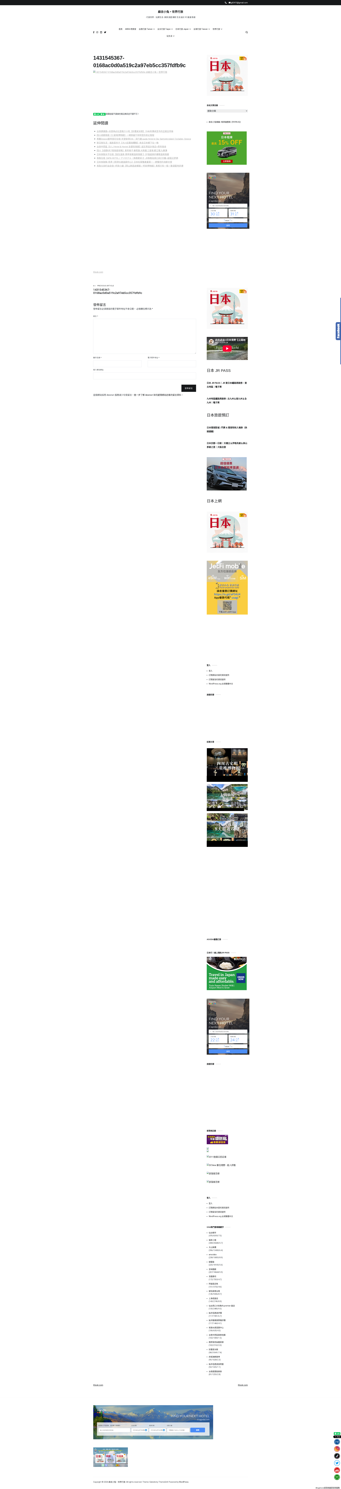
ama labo (213, 1254)
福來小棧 (212, 1240)
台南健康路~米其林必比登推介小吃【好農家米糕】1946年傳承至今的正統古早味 (135, 131)
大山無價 (212, 1247)
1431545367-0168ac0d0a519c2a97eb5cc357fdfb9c (117, 290)
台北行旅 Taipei (163, 29)
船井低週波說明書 (216, 1364)
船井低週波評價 (215, 1313)
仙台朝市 (212, 1233)
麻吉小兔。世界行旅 (170, 11)
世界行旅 (216, 29)
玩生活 (169, 36)
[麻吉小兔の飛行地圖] (208, 1148)
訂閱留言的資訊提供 (217, 679)
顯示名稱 (97, 358)
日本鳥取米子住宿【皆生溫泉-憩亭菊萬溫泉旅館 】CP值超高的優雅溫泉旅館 (133, 154)
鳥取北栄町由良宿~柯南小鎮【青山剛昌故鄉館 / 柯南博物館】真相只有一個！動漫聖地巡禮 (140, 166)
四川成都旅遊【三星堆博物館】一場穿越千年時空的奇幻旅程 (125, 135)
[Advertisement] (144, 94)
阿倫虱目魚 (213, 1284)
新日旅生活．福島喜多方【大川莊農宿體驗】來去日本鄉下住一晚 (128, 143)
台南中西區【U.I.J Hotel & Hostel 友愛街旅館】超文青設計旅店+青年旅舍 (131, 146)
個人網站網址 (98, 370)
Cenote (152, 1482)
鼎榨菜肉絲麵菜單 (216, 1342)
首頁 (120, 29)
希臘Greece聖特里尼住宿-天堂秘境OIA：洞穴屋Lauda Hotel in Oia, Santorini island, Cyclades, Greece (144, 139)
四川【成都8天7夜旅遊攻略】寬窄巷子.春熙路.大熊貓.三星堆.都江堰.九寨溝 (132, 150)
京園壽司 (212, 1276)
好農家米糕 (213, 1349)
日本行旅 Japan (182, 29)
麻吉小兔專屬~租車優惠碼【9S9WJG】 (225, 122)
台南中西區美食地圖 (217, 1335)
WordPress (183, 1482)
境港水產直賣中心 (216, 1328)
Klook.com (98, 272)
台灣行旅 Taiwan (201, 29)
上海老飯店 (213, 1298)
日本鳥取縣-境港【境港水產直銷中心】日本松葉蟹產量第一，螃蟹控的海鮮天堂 (134, 162)
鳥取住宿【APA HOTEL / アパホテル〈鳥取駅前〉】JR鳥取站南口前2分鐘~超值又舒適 (137, 158)
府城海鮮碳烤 (214, 1357)
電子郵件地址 (153, 358)
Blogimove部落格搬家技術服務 (328, 1488)
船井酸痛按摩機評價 (217, 1320)
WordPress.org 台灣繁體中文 (221, 684)
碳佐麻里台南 (214, 1291)
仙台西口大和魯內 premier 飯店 (222, 1306)
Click (338, 331)
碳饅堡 (211, 1262)
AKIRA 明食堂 (130, 29)
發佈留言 (189, 388)
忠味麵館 (212, 1269)
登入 (210, 671)
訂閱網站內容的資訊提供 (219, 675)
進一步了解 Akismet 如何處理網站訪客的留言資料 (157, 395)
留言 (95, 316)
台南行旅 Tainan (146, 29)
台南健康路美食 (215, 1371)
